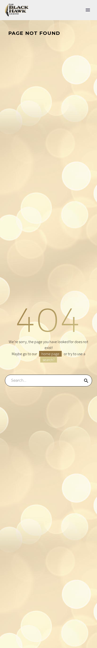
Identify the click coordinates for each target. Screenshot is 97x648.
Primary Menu (88, 10)
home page (50, 353)
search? (49, 359)
